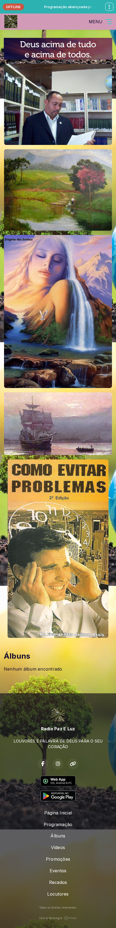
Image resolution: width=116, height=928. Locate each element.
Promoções (58, 859)
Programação (58, 824)
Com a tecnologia (50, 918)
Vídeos (58, 847)
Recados (58, 882)
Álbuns (57, 835)
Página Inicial (58, 813)
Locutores (58, 894)
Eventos (58, 870)
